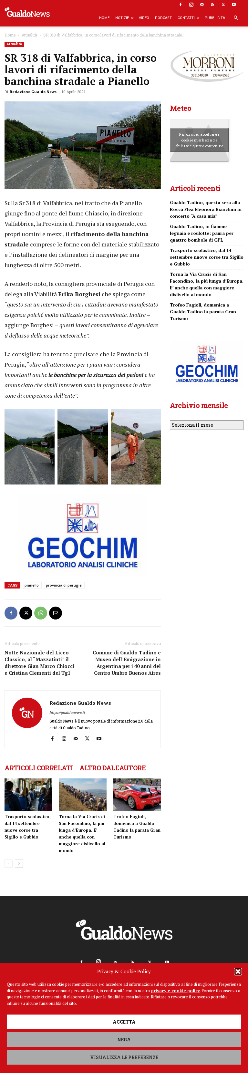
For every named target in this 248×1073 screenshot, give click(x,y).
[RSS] (212, 4)
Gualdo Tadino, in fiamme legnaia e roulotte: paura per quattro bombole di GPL (201, 233)
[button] (238, 971)
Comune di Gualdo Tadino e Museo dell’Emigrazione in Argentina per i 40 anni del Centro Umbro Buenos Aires (127, 662)
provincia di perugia (64, 585)
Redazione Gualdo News (33, 91)
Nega (124, 1040)
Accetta (124, 1022)
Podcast (163, 18)
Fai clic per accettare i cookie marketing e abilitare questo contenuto (199, 139)
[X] (223, 4)
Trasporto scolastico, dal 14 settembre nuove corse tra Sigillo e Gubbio (206, 257)
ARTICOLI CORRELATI (39, 768)
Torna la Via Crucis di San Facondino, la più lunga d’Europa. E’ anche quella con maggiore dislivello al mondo (206, 284)
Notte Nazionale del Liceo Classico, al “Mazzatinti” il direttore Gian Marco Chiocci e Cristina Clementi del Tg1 (39, 662)
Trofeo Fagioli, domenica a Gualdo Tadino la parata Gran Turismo (203, 311)
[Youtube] (234, 4)
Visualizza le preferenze (124, 1057)
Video (144, 18)
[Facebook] (180, 4)
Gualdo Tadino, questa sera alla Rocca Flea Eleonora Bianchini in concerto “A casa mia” (206, 209)
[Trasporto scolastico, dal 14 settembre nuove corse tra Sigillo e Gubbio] (28, 794)
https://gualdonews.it (67, 712)
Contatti (186, 18)
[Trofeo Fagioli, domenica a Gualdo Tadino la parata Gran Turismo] (137, 794)
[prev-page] (9, 863)
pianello (32, 585)
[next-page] (19, 863)
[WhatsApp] (40, 613)
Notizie (122, 18)
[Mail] (202, 4)
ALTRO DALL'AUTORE (112, 768)
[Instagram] (191, 4)
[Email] (55, 613)
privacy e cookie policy (175, 991)
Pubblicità (215, 18)
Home (104, 18)
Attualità (29, 34)
